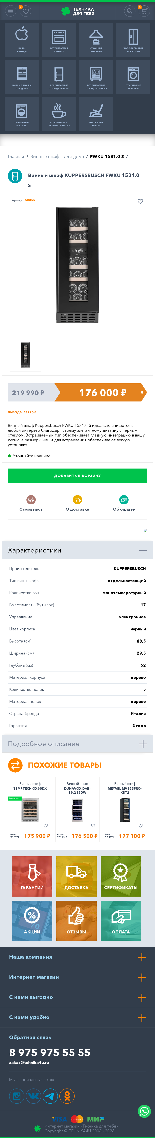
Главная (16, 156)
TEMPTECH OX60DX (30, 788)
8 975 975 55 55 (50, 1052)
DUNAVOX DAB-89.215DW (77, 790)
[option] (77, 265)
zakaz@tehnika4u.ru (29, 1062)
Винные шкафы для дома (57, 156)
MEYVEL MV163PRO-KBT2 (125, 790)
